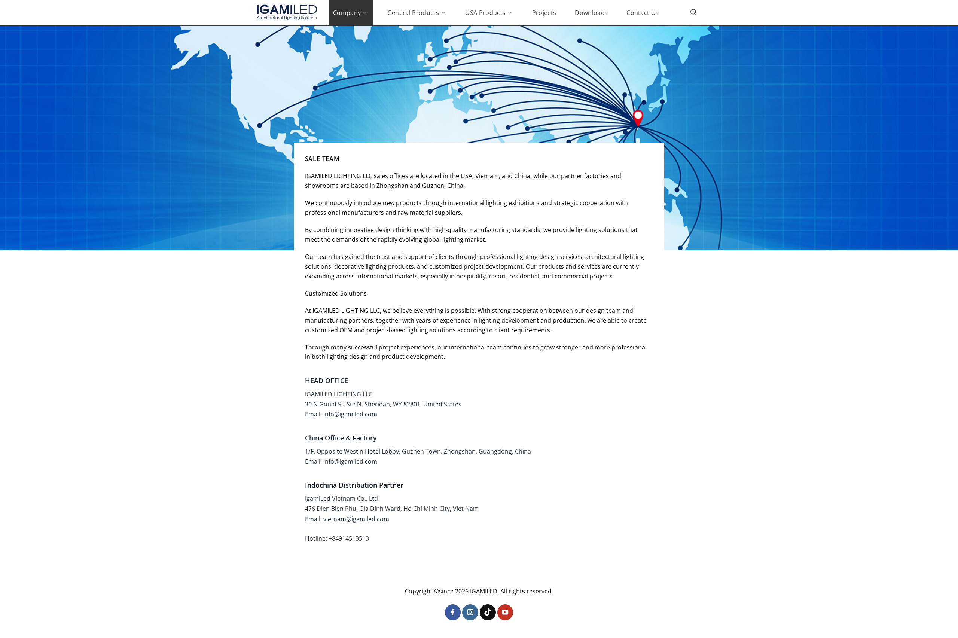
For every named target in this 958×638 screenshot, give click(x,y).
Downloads (591, 13)
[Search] (693, 11)
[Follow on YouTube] (505, 612)
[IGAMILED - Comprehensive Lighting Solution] (286, 12)
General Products (413, 13)
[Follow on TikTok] (488, 612)
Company (347, 13)
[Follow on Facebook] (453, 612)
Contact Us (642, 13)
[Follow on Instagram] (470, 612)
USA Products (485, 13)
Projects (544, 13)
